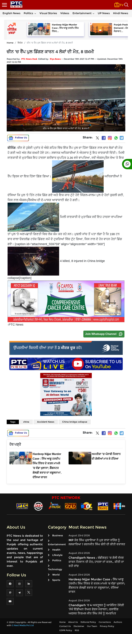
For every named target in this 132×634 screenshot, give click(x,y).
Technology (55, 569)
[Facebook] (103, 138)
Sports (56, 580)
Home (10, 42)
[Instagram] (109, 138)
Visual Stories (48, 13)
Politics (28, 13)
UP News (104, 13)
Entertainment (82, 13)
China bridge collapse (74, 421)
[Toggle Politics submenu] (35, 13)
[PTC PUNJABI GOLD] (71, 506)
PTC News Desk (29, 59)
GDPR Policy (65, 630)
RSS (77, 630)
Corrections (105, 622)
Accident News (45, 421)
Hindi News (120, 13)
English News (11, 13)
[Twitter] (97, 138)
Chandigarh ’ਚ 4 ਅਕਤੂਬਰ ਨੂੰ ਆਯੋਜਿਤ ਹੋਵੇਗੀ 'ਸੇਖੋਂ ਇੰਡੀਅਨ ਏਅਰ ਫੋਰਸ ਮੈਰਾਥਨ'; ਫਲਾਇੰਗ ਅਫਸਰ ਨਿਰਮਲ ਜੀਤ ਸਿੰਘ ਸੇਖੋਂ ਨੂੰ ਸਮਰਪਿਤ (96, 609)
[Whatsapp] (116, 138)
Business (57, 535)
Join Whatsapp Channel (100, 333)
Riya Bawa (55, 59)
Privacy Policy (107, 626)
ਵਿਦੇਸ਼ (20, 42)
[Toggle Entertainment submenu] (93, 13)
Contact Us (65, 626)
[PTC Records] (38, 506)
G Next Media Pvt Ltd (23, 625)
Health (56, 549)
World (55, 574)
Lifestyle (57, 555)
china (26, 421)
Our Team (92, 626)
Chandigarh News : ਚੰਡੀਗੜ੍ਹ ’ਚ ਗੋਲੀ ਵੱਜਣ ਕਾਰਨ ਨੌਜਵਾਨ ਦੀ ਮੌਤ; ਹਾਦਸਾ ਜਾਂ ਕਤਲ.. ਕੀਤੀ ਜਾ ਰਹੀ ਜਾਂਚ (96, 562)
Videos (64, 13)
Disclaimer (79, 626)
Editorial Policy (88, 622)
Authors (118, 622)
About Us (73, 622)
